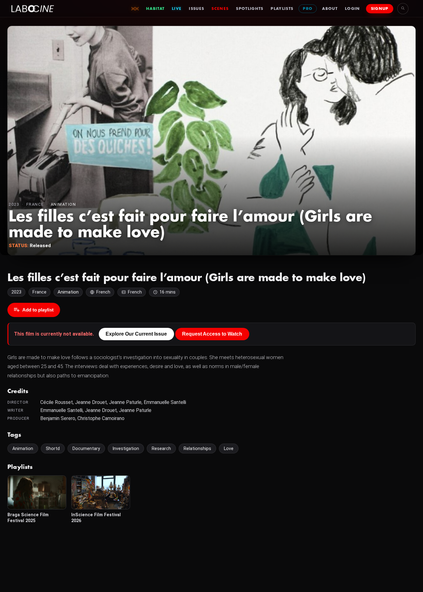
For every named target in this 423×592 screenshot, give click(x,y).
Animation (63, 204)
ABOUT (330, 9)
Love (228, 448)
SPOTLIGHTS (249, 9)
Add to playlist (38, 309)
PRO (307, 9)
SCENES (220, 9)
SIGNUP (380, 9)
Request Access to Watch (212, 334)
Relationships (197, 448)
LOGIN (352, 9)
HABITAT (155, 9)
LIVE (176, 9)
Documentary (86, 448)
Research (161, 448)
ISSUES (196, 9)
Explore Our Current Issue (136, 334)
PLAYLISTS (282, 9)
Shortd (53, 448)
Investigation (126, 448)
